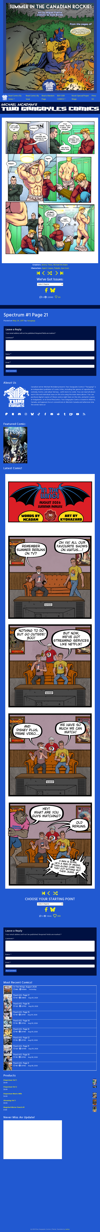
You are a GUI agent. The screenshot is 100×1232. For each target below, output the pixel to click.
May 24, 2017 (18, 320)
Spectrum (65, 268)
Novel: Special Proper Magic (80, 97)
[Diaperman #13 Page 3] (56, 273)
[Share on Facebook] (46, 291)
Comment (9, 338)
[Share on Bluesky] (52, 291)
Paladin (57, 268)
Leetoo (67, 1229)
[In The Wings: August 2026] (61, 273)
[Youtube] (77, 414)
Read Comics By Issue (32, 97)
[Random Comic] (49, 273)
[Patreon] (6, 414)
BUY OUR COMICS (61, 97)
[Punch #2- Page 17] (48, 894)
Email (7, 362)
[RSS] (84, 414)
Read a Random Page (48, 97)
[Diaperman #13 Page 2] (43, 273)
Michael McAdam (60, 264)
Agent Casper (47, 268)
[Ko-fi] (71, 414)
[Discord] (19, 414)
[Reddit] (58, 414)
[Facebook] (45, 414)
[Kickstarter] (12, 414)
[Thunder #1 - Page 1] (38, 273)
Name (8, 354)
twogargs (31, 320)
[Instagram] (25, 414)
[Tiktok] (38, 414)
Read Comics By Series (14, 97)
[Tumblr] (64, 414)
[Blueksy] (32, 414)
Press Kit (94, 97)
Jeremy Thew (46, 264)
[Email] (51, 414)
